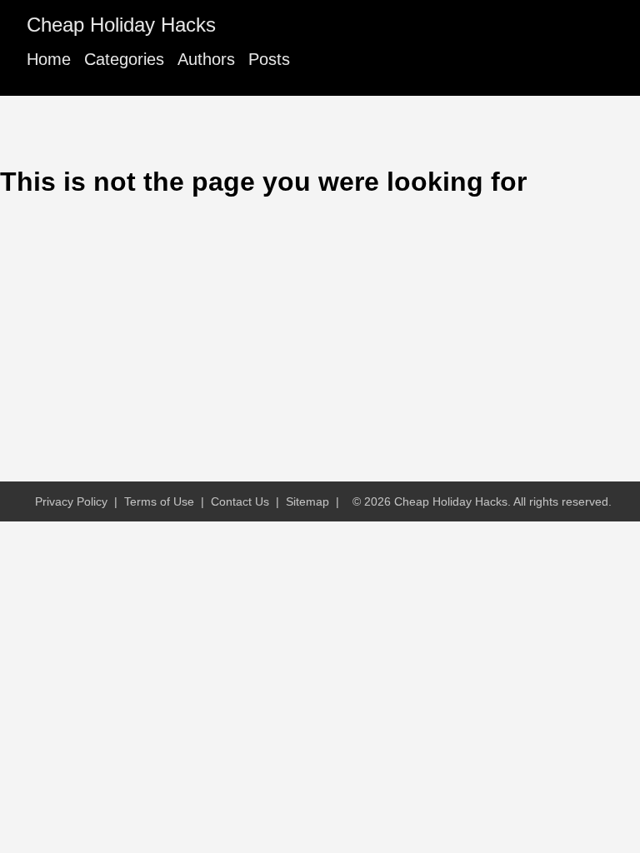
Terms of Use (159, 501)
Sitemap (307, 501)
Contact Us (240, 501)
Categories (124, 59)
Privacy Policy (71, 501)
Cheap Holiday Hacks (121, 24)
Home (49, 59)
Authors (206, 59)
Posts (269, 59)
